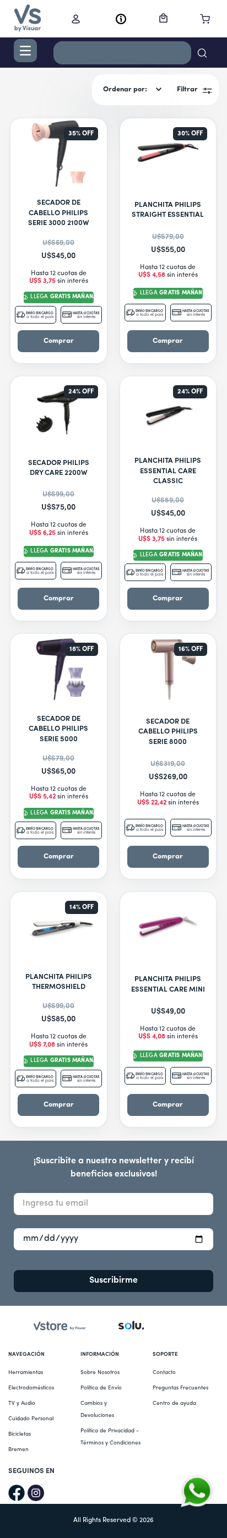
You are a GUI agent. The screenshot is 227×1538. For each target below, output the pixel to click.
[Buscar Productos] (199, 52)
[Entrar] (78, 19)
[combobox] (130, 54)
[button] (25, 50)
